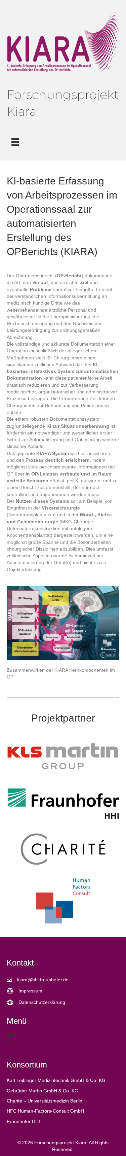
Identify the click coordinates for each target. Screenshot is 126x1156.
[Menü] (15, 142)
